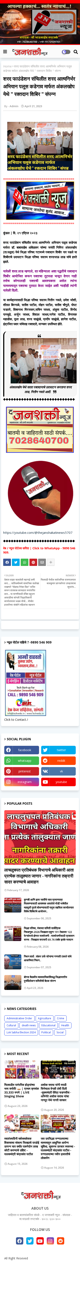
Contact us (41, 1265)
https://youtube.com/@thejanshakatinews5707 (38, 532)
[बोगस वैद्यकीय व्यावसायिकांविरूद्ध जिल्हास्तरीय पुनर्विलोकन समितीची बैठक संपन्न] (12, 982)
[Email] (42, 562)
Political (46, 1032)
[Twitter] (16, 562)
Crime (60, 1018)
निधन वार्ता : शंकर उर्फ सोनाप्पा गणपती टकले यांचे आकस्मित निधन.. (47, 958)
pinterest (25, 771)
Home (7, 66)
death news (29, 1025)
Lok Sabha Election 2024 (21, 1032)
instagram (25, 782)
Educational (48, 1025)
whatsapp (24, 761)
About (25, 1265)
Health (65, 1025)
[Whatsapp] (24, 562)
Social (60, 1032)
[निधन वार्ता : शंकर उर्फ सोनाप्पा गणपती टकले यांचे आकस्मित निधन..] (12, 961)
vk (61, 771)
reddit (61, 761)
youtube (61, 782)
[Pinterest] (33, 562)
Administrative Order (19, 1018)
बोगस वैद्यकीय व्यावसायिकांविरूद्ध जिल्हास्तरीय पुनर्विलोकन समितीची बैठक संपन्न (45, 979)
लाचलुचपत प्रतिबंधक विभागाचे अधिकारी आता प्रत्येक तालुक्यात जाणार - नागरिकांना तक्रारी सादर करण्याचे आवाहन (39, 876)
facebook (24, 750)
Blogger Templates (37, 1273)
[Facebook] (7, 562)
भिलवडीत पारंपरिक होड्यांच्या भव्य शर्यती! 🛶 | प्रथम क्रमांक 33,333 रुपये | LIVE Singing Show (21, 1090)
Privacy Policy (63, 1265)
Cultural (11, 1025)
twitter (61, 750)
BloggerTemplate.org (40, 1280)
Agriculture (44, 1018)
